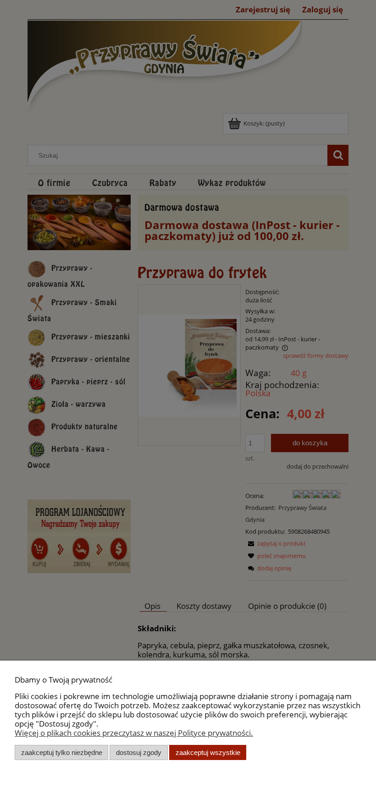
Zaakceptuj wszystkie (208, 752)
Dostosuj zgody (138, 752)
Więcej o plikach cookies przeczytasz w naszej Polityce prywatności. (134, 732)
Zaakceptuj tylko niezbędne (61, 752)
